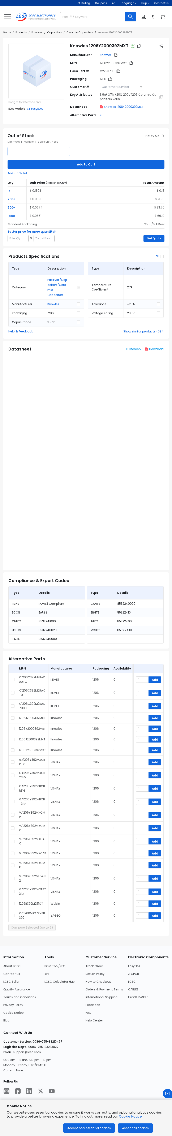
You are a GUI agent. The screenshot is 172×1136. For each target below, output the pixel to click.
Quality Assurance (16, 989)
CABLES (133, 989)
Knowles (106, 55)
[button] (7, 17)
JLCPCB (133, 974)
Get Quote (154, 238)
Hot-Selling (83, 3)
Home (7, 32)
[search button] (130, 16)
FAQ (88, 1013)
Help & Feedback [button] (20, 331)
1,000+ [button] (12, 216)
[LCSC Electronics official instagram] (6, 1091)
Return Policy (95, 974)
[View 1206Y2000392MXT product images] (36, 71)
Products (21, 32)
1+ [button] (9, 191)
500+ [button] (11, 208)
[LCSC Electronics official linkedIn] (29, 1091)
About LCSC (12, 966)
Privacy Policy (13, 1005)
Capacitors (54, 32)
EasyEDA (134, 966)
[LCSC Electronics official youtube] (52, 1091)
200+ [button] (11, 199)
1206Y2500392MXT (32, 750)
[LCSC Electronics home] (36, 17)
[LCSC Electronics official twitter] (40, 1091)
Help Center (94, 1020)
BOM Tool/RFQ (54, 966)
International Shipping (101, 997)
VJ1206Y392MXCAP (32, 853)
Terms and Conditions (19, 997)
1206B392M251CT (31, 904)
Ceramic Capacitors (79, 32)
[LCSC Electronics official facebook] (18, 1091)
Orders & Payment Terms (104, 989)
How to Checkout (98, 982)
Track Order (94, 966)
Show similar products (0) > (143, 331)
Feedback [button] (93, 1005)
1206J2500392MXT (32, 739)
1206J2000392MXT (32, 718)
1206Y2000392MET (32, 729)
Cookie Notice (13, 1013)
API (114, 3)
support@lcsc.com (27, 1052)
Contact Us (161, 3)
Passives (37, 32)
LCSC (132, 982)
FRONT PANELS (138, 997)
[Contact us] (167, 1093)
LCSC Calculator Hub (59, 982)
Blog (6, 1020)
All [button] (157, 256)
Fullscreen (133, 349)
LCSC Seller (11, 982)
